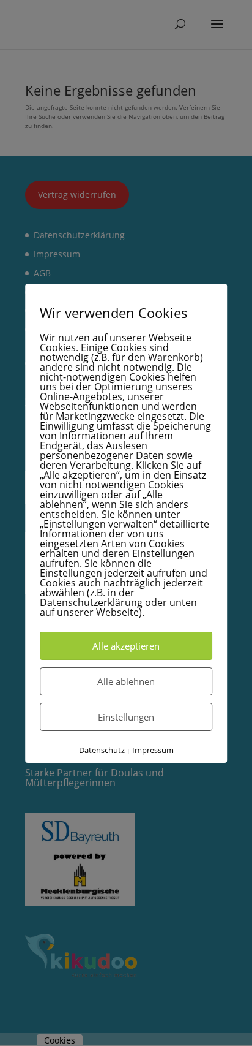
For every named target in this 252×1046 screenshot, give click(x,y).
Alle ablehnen (126, 681)
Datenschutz (102, 750)
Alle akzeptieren (126, 646)
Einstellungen (126, 717)
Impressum (153, 750)
